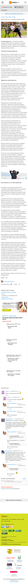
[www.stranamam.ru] (10, 559)
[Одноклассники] (9, 527)
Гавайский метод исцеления (7, 298)
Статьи (10, 519)
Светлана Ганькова (9, 418)
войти (4, 488)
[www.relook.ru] (14, 573)
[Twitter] (2, 527)
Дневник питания (8, 7)
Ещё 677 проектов (6, 321)
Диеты (7, 519)
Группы (19, 519)
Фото (2, 521)
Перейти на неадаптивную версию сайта (14, 13)
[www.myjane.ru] (9, 566)
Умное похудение (4, 297)
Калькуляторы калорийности (20, 7)
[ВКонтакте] (7, 527)
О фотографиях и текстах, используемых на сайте (11, 544)
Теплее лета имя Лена (9, 281)
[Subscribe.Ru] (12, 527)
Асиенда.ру (18, 567)
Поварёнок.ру (19, 560)
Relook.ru (14, 574)
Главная (3, 519)
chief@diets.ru (11, 540)
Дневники (15, 519)
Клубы (22, 519)
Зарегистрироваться (7, 487)
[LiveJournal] (5, 527)
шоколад (3, 293)
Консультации (7, 521)
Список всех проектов (14, 581)
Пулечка (7, 391)
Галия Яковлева (4, 540)
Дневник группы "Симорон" (7, 290)
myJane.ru (9, 567)
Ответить (10, 401)
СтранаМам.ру (11, 560)
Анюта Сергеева (8, 450)
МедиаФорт (4, 537)
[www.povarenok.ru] (19, 559)
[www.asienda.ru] (18, 566)
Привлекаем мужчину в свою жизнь (8, 292)
